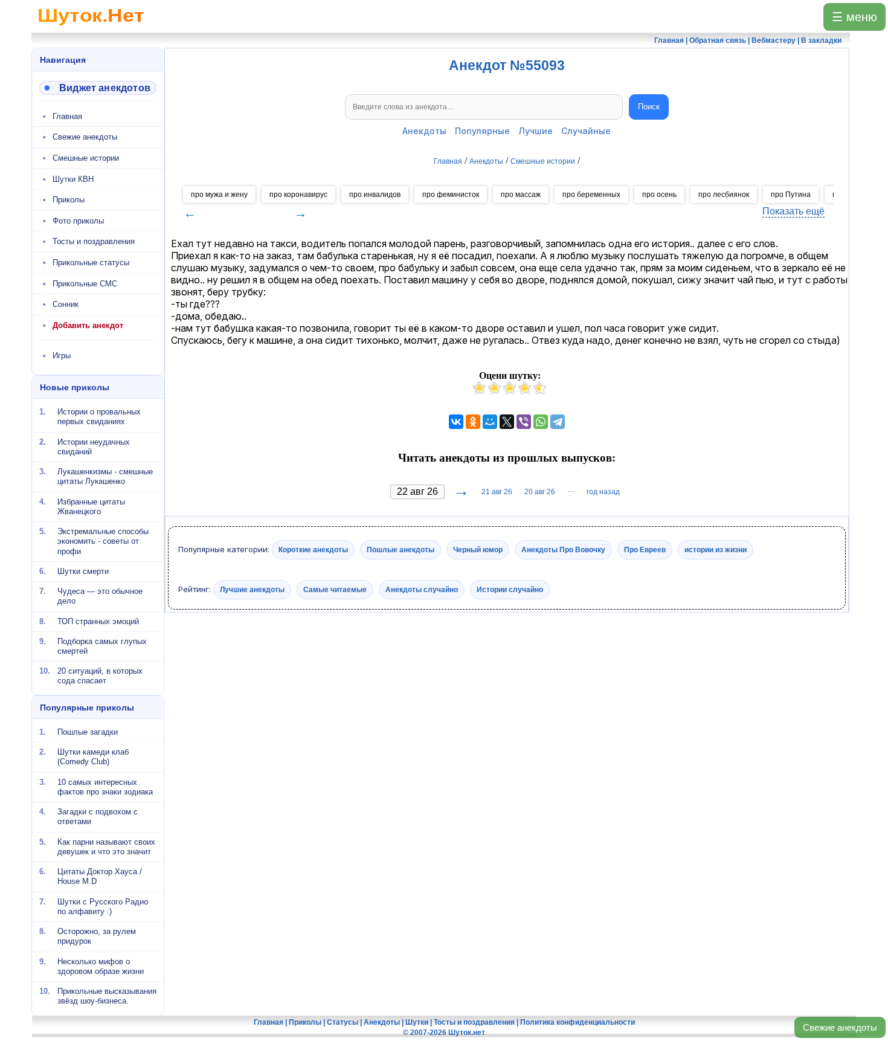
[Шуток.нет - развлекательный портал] (90, 28)
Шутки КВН (73, 179)
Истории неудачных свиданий (93, 446)
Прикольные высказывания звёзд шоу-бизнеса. (106, 996)
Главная (67, 116)
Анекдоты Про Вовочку (563, 550)
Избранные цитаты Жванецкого (91, 506)
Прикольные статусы (91, 262)
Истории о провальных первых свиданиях (99, 416)
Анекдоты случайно (421, 589)
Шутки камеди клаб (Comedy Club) (93, 756)
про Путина (791, 194)
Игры (62, 355)
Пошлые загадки (87, 731)
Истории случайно (510, 589)
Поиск (649, 106)
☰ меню (854, 17)
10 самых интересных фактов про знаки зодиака (105, 786)
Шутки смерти (83, 571)
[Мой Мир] (490, 421)
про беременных (591, 194)
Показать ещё (793, 211)
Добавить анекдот (88, 325)
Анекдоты (424, 131)
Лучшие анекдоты (252, 589)
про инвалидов (375, 194)
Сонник (66, 304)
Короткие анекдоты (313, 550)
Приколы (69, 199)
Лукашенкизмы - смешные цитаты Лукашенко (105, 476)
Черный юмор (478, 550)
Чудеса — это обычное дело (100, 596)
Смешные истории (86, 158)
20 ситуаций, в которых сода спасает (100, 675)
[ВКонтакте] (456, 421)
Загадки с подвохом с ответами (97, 816)
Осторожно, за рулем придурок (96, 936)
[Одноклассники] (473, 421)
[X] (507, 421)
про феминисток (450, 194)
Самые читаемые (335, 589)
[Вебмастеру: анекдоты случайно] (97, 88)
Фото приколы (78, 220)
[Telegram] (557, 421)
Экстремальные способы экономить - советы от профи (103, 541)
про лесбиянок (723, 194)
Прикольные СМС (85, 283)
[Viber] (523, 421)
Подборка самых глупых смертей (102, 646)
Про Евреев (645, 550)
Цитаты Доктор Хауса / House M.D (99, 876)
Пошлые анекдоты (400, 550)
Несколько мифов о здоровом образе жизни (100, 965)
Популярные (482, 131)
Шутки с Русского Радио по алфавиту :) (102, 906)
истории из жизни (715, 550)
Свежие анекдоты (840, 1027)
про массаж (521, 194)
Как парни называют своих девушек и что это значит (106, 846)
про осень (659, 194)
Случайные (586, 131)
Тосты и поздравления (94, 241)
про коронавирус (298, 194)
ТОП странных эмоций (98, 620)
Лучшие (535, 131)
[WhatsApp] (540, 421)
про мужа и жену (219, 194)
